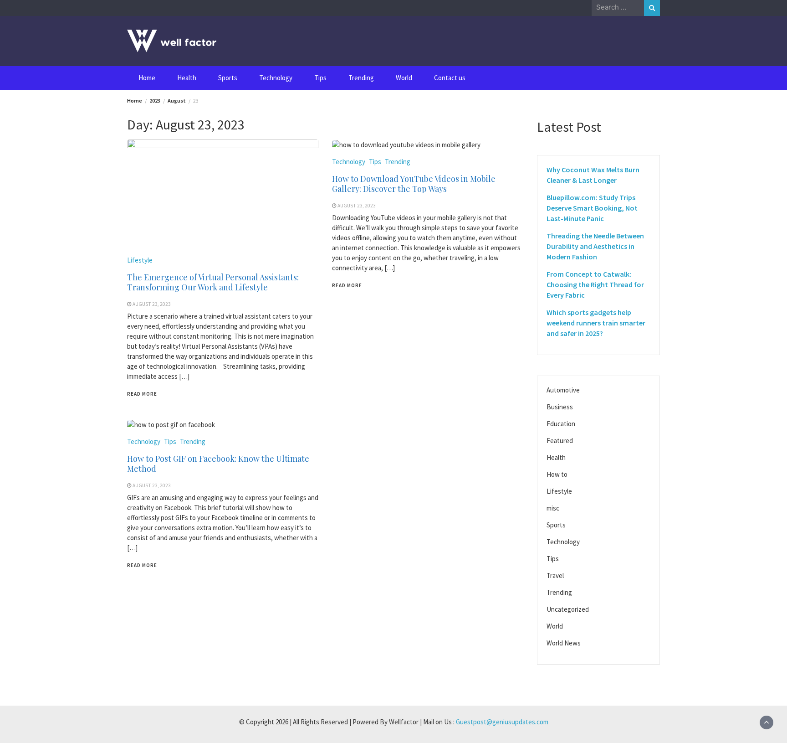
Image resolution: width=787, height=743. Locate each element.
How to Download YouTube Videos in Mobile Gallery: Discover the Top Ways (414, 183)
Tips (320, 77)
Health (186, 77)
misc (553, 508)
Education (561, 423)
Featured (560, 440)
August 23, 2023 (152, 304)
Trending (361, 77)
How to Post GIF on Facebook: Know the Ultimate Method (218, 463)
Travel (555, 575)
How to (557, 474)
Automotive (563, 390)
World (404, 77)
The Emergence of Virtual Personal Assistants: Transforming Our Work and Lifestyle (213, 282)
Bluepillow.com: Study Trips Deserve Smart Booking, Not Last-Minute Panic (592, 208)
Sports (227, 77)
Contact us (449, 77)
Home (146, 77)
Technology (275, 77)
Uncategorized (568, 609)
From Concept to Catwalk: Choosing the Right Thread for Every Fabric (595, 284)
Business (560, 406)
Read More (142, 394)
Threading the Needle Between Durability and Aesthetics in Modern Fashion (595, 246)
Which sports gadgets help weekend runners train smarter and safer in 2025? (596, 323)
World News (564, 643)
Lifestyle (140, 260)
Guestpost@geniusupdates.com (502, 721)
